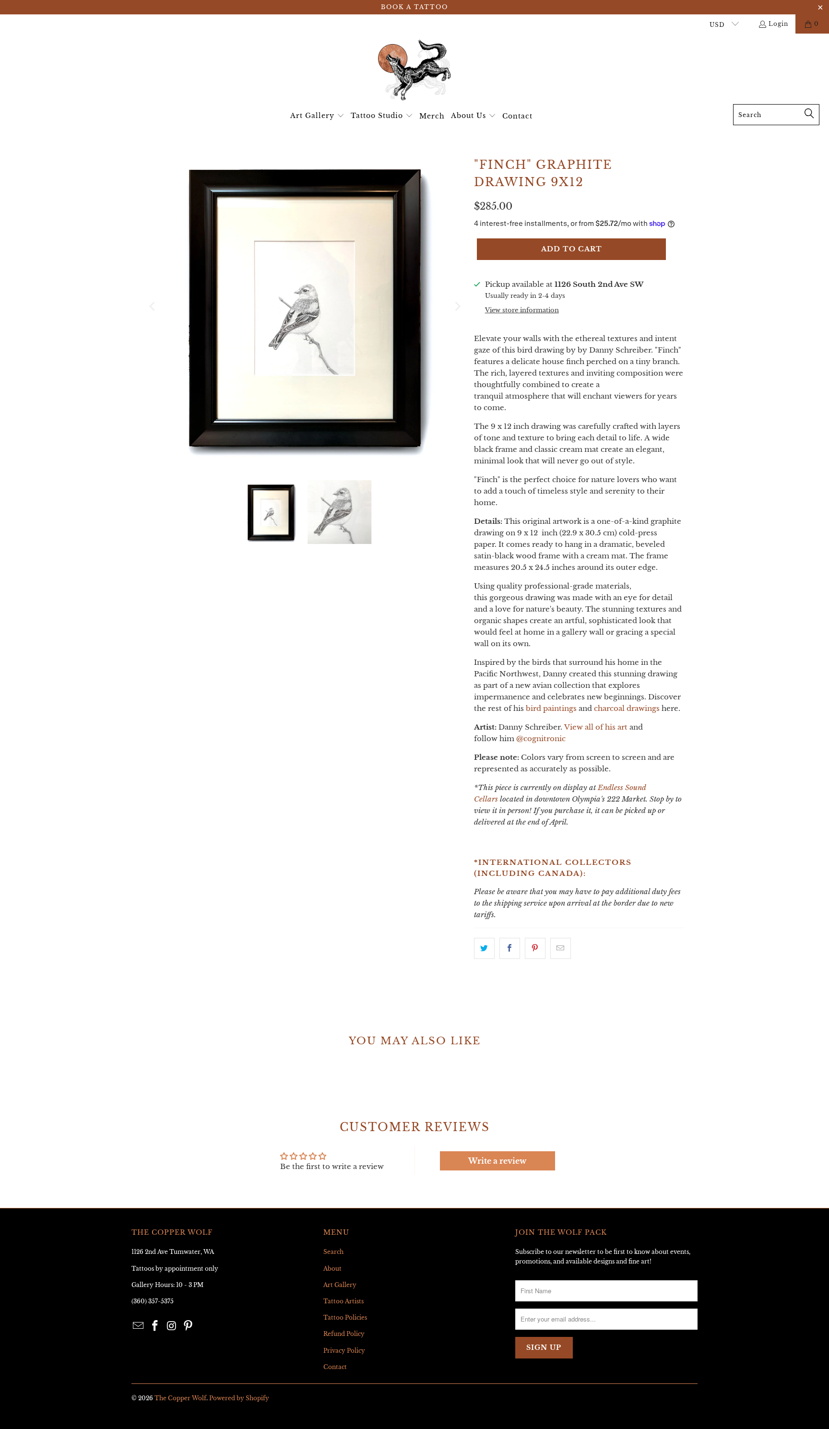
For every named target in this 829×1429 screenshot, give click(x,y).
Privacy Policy (344, 1350)
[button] (317, 116)
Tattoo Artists (343, 1301)
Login (778, 23)
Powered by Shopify (239, 1398)
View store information (522, 310)
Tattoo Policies (345, 1317)
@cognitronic (541, 738)
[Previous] (153, 306)
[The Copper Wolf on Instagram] (172, 1326)
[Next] (457, 306)
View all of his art (596, 727)
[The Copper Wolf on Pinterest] (188, 1326)
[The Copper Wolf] (414, 71)
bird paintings (551, 708)
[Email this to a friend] (560, 948)
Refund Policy (344, 1333)
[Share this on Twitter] (484, 948)
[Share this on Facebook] (509, 948)
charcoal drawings (627, 708)
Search (333, 1251)
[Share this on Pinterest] (535, 948)
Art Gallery (339, 1284)
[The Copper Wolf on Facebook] (155, 1326)
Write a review (497, 1161)
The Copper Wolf (180, 1398)
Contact (335, 1366)
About (332, 1268)
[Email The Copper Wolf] (138, 1326)
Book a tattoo (414, 7)
